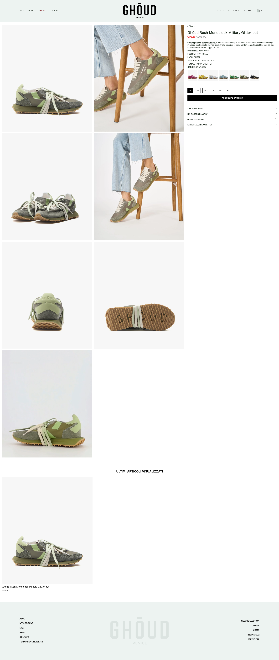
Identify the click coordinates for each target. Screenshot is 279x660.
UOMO (31, 11)
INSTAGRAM (253, 635)
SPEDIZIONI (253, 639)
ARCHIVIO (43, 11)
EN (217, 10)
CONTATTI (25, 637)
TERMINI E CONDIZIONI (31, 642)
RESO (22, 633)
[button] (259, 10)
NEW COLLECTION (250, 621)
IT (220, 10)
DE (224, 10)
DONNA (20, 11)
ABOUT (55, 11)
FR (228, 10)
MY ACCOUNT (26, 623)
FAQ (22, 628)
